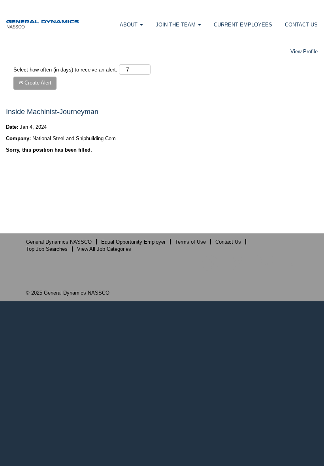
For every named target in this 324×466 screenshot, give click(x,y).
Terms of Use (190, 242)
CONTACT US (301, 25)
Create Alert (37, 83)
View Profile (304, 51)
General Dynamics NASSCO (59, 242)
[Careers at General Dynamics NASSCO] (42, 24)
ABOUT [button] (129, 25)
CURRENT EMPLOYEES (243, 25)
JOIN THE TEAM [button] (176, 25)
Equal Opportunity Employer (133, 242)
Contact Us (228, 242)
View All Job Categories (104, 249)
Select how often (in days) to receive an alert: (65, 70)
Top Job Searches (47, 249)
